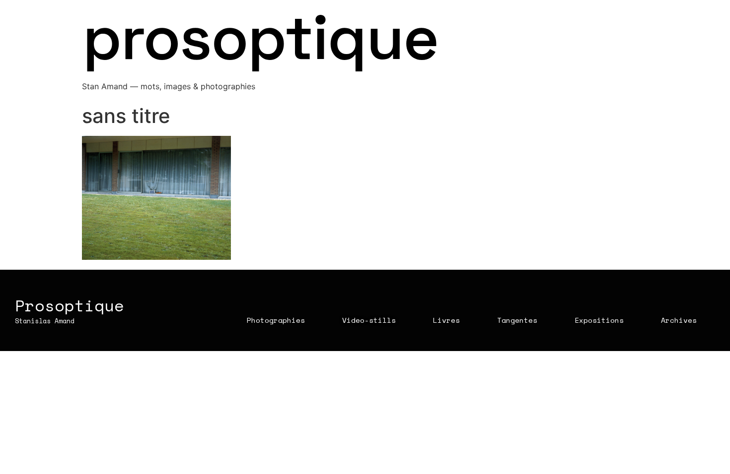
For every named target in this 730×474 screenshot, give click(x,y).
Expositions (599, 320)
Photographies (276, 320)
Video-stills (369, 320)
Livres (446, 320)
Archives (679, 320)
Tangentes (517, 320)
